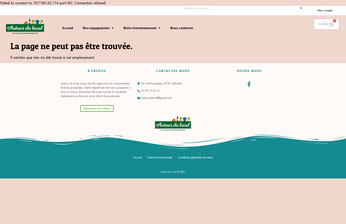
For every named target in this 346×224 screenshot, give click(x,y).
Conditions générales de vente (195, 157)
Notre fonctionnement (140, 28)
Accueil (67, 28)
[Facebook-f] (249, 84)
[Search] (301, 8)
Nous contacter (181, 28)
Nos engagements (96, 28)
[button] (97, 108)
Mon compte (325, 10)
